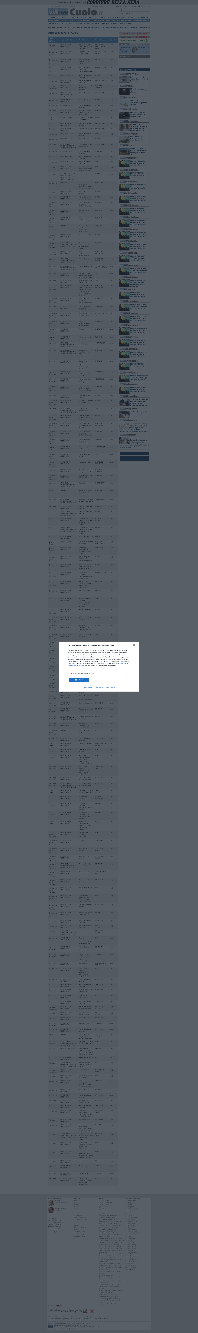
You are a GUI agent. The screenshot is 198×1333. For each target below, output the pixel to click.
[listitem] (99, 674)
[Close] (135, 646)
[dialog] (99, 667)
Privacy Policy (110, 687)
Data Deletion (87, 687)
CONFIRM (79, 680)
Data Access (99, 687)
